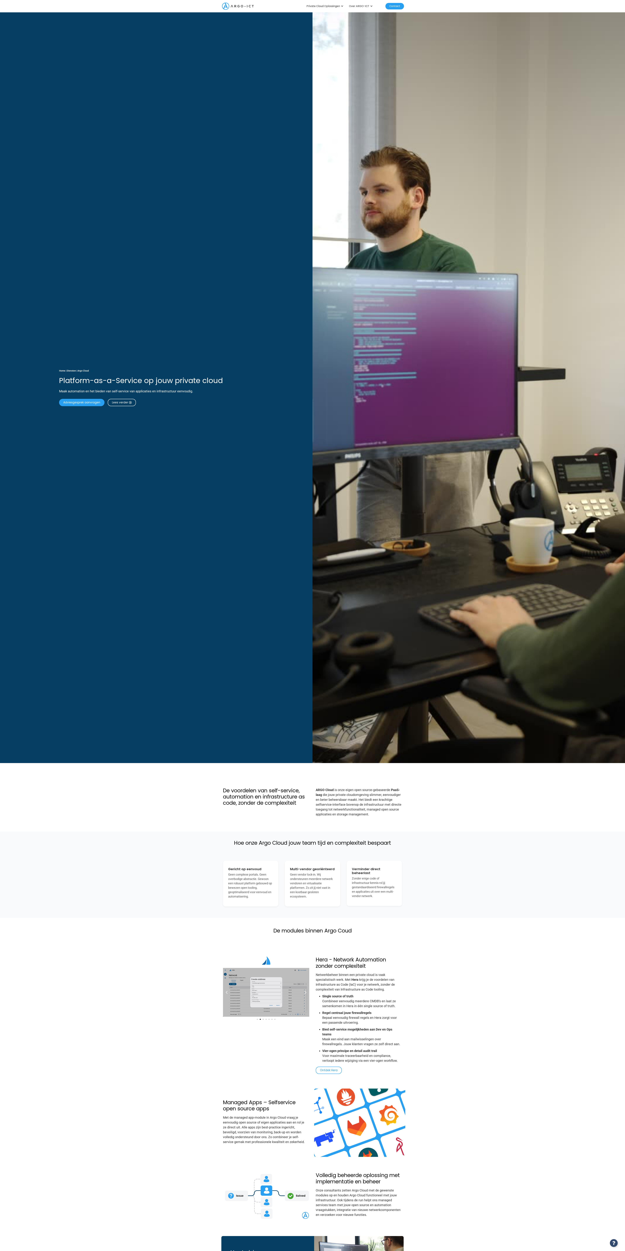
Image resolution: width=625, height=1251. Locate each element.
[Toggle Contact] (614, 1243)
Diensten (71, 370)
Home (62, 370)
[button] (227, 992)
